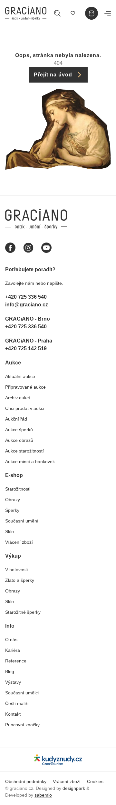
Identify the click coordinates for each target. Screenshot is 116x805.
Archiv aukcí (17, 397)
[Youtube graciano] (46, 248)
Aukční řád (16, 419)
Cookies (95, 781)
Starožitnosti (17, 489)
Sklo (9, 531)
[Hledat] (57, 13)
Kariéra (12, 650)
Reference (15, 660)
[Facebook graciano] (10, 248)
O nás (11, 639)
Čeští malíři (16, 703)
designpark (74, 788)
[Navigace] (107, 13)
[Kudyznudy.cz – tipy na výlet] (58, 759)
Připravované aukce (25, 387)
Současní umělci (22, 692)
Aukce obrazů (19, 440)
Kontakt (13, 714)
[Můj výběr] (73, 13)
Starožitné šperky (23, 612)
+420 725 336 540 (26, 297)
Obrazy (12, 499)
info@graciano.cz (26, 304)
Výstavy (13, 682)
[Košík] (91, 13)
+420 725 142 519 (26, 348)
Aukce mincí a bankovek (30, 461)
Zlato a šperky (19, 580)
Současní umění (21, 520)
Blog (9, 671)
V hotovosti (16, 569)
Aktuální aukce (20, 376)
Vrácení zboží (19, 542)
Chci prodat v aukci (24, 408)
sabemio (43, 795)
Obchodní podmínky (25, 781)
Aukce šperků (19, 429)
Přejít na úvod (53, 74)
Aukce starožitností (24, 450)
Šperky (12, 510)
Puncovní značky (22, 724)
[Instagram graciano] (28, 248)
